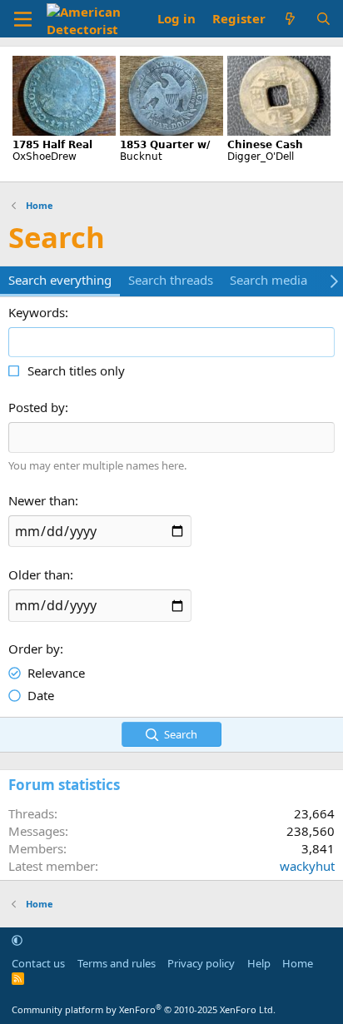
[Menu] (22, 19)
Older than (39, 574)
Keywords (36, 312)
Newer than (41, 500)
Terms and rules (116, 963)
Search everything (60, 279)
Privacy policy (201, 963)
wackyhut (307, 865)
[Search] (323, 18)
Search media (268, 279)
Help (259, 963)
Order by (34, 648)
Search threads (170, 279)
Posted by (36, 407)
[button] (17, 940)
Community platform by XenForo (144, 1009)
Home (297, 963)
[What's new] (290, 18)
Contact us (38, 963)
